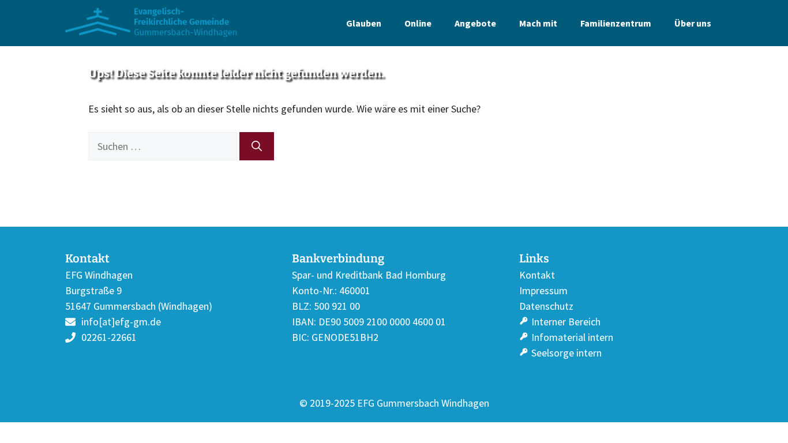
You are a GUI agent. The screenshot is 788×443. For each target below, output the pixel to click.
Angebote (475, 23)
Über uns (692, 23)
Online (417, 23)
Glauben (363, 23)
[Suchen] (256, 146)
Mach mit (538, 23)
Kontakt (537, 274)
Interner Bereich (566, 321)
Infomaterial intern (572, 337)
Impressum (543, 290)
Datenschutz (546, 306)
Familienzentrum (615, 23)
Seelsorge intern (566, 352)
